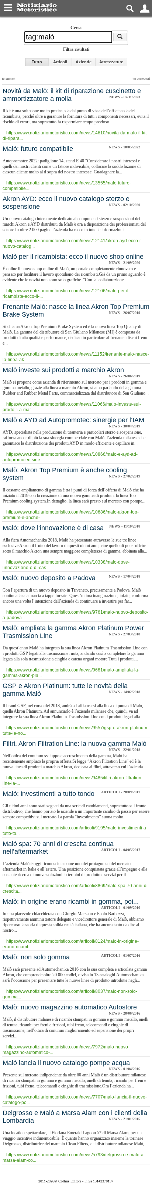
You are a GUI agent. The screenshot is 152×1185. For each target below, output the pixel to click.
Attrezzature (111, 62)
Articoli (60, 62)
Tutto (37, 62)
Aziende (83, 62)
